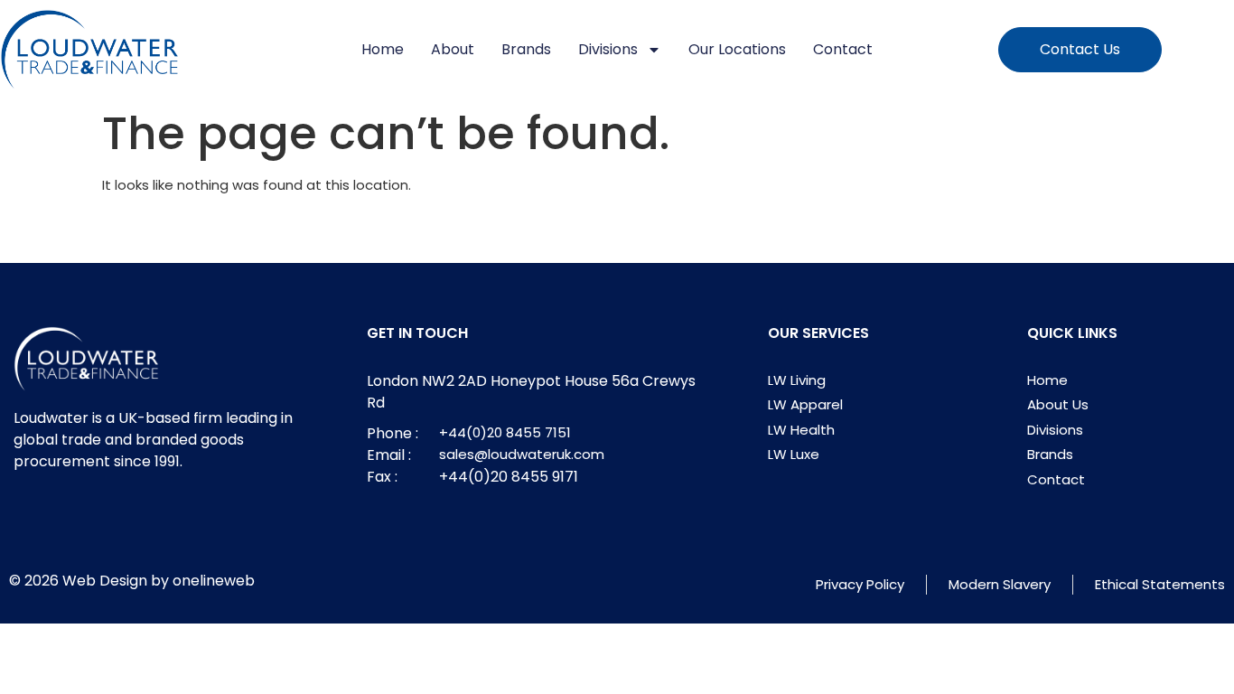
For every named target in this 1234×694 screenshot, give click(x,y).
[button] (1080, 49)
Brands (526, 49)
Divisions (608, 49)
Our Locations (737, 49)
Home (382, 49)
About (452, 49)
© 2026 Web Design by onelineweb (132, 580)
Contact (843, 49)
